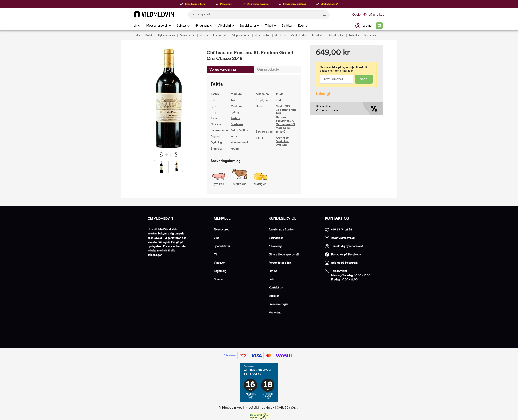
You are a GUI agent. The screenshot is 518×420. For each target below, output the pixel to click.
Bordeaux (237, 124)
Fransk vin (318, 35)
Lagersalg (220, 271)
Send (363, 79)
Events (302, 25)
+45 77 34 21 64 (341, 229)
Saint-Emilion (336, 35)
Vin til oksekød (299, 35)
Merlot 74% (283, 106)
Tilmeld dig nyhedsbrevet (347, 246)
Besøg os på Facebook (346, 254)
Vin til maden (262, 35)
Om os (273, 271)
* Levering (275, 246)
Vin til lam (281, 35)
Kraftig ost (282, 137)
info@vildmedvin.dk (343, 238)
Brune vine (370, 35)
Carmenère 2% (285, 124)
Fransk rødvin (187, 35)
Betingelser (276, 238)
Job (271, 279)
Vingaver (219, 262)
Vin (135, 25)
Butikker (287, 25)
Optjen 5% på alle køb (368, 14)
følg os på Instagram (344, 262)
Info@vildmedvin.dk (259, 407)
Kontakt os (276, 287)
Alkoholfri (224, 25)
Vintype (204, 35)
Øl (215, 254)
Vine (138, 35)
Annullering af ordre (281, 229)
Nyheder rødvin (166, 35)
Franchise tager (278, 304)
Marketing (275, 312)
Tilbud (269, 25)
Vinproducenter (241, 35)
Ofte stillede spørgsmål (284, 254)
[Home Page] (154, 14)
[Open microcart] (379, 25)
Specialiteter (248, 25)
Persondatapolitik (280, 262)
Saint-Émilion (239, 130)
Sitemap (219, 279)
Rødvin (149, 35)
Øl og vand (202, 25)
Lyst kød (281, 145)
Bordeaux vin (220, 35)
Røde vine (354, 35)
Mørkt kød (282, 141)
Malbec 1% (283, 128)
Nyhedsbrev (221, 229)
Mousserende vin (157, 25)
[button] (364, 25)
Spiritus (182, 25)
